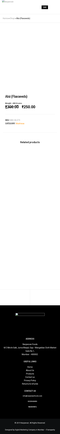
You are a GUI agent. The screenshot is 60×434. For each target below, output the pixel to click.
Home (5, 18)
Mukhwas (20, 123)
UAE (45, 7)
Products (30, 374)
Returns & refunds (30, 384)
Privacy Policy (30, 380)
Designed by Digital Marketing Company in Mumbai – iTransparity (30, 430)
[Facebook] (26, 330)
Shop (12, 18)
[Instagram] (33, 330)
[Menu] (54, 7)
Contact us (30, 377)
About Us (30, 370)
